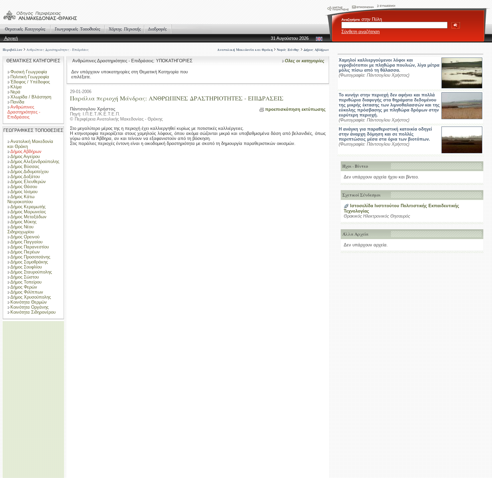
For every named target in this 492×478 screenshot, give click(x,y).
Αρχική (10, 38)
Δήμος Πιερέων (25, 251)
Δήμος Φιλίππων (26, 292)
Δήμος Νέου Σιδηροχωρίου (20, 229)
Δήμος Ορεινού (24, 236)
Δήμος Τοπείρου (26, 282)
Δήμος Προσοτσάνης (30, 256)
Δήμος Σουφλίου (26, 266)
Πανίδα (17, 101)
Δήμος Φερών (23, 287)
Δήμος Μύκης (23, 221)
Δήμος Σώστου (24, 277)
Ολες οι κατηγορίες (304, 60)
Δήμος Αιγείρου (25, 156)
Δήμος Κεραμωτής (28, 206)
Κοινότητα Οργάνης (29, 307)
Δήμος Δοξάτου (25, 176)
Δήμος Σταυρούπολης (31, 271)
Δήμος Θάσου (23, 186)
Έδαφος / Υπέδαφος (30, 81)
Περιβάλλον (12, 49)
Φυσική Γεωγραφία (28, 71)
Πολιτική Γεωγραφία (29, 76)
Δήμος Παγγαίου (26, 241)
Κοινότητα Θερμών (28, 302)
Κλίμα (16, 86)
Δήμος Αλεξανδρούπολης (34, 161)
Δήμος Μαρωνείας (28, 211)
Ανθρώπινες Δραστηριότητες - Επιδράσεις (57, 49)
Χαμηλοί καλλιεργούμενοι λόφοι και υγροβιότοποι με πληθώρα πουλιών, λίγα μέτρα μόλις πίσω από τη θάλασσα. (389, 65)
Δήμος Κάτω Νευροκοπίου (20, 199)
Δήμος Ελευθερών (28, 181)
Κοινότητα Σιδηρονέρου (33, 312)
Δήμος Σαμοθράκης (29, 261)
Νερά (15, 91)
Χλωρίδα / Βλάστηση (30, 96)
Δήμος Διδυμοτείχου (29, 171)
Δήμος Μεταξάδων (28, 216)
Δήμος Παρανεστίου (29, 246)
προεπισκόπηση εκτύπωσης (295, 109)
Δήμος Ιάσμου (23, 191)
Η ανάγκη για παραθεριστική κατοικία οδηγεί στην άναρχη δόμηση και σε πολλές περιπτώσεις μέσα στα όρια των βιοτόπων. (385, 134)
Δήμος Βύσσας (24, 166)
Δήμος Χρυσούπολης (30, 297)
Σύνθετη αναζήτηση (360, 31)
